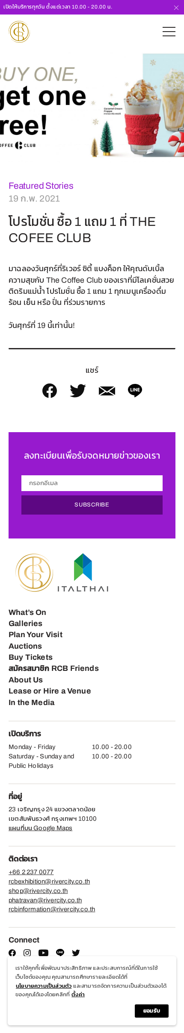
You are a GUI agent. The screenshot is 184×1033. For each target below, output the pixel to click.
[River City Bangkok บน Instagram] (27, 954)
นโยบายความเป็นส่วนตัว (43, 986)
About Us (26, 680)
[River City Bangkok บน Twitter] (76, 954)
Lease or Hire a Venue (50, 691)
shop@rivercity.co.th (38, 890)
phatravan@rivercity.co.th (45, 900)
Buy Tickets (31, 657)
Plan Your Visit (35, 634)
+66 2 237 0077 (31, 872)
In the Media (31, 702)
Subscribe (92, 505)
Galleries (26, 623)
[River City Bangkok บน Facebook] (12, 954)
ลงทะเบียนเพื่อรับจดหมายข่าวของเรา (92, 455)
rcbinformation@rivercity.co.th (52, 909)
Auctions (25, 646)
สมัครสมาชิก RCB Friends (54, 668)
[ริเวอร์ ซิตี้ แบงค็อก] (19, 32)
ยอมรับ (151, 1011)
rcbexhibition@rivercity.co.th (49, 881)
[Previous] (7, 105)
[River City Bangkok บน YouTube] (43, 954)
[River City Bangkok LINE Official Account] (60, 954)
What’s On (28, 612)
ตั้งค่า (78, 995)
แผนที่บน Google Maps (40, 828)
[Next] (177, 105)
